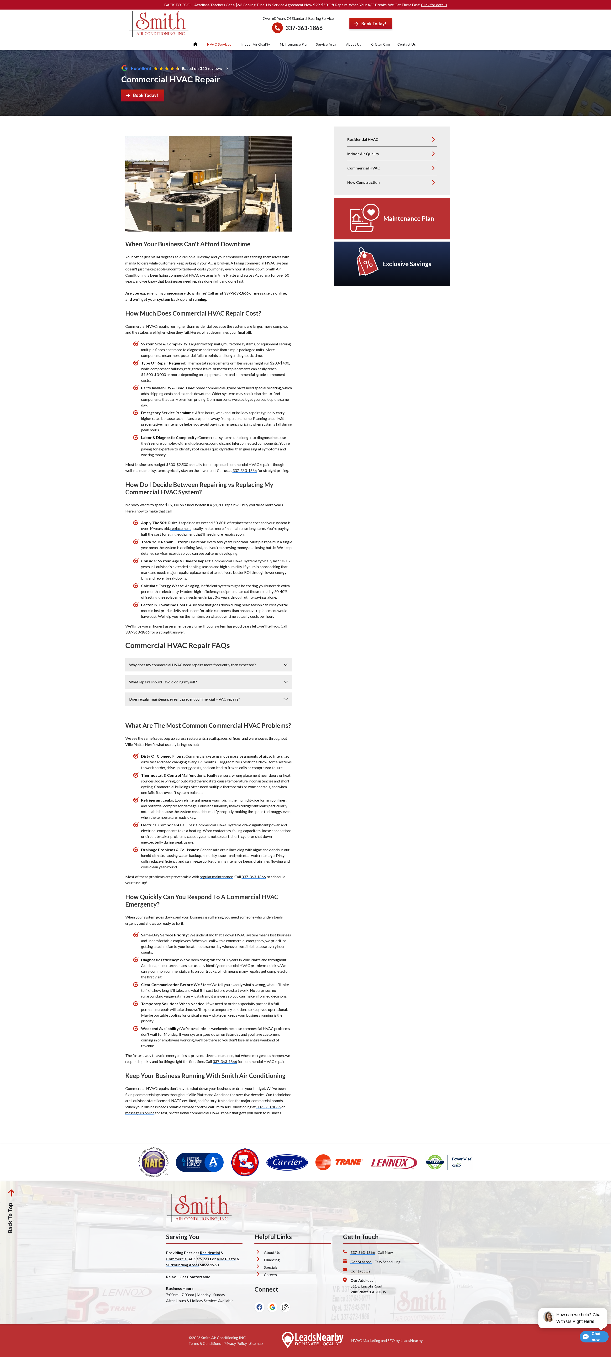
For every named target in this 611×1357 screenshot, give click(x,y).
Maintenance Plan (294, 44)
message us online (270, 293)
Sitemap (256, 1343)
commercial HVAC (260, 263)
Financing (272, 1259)
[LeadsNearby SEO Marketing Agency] (312, 1340)
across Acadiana (256, 275)
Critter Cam (380, 44)
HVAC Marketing (365, 1340)
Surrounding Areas (182, 1264)
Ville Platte (226, 1259)
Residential (210, 1252)
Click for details (434, 4)
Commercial (177, 1259)
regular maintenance (216, 876)
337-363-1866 (304, 28)
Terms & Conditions (205, 1343)
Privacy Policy (235, 1343)
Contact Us (406, 44)
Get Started (361, 1261)
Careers (270, 1274)
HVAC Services (219, 44)
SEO (391, 1340)
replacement (180, 528)
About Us (353, 44)
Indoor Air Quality (255, 44)
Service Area (326, 44)
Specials (270, 1267)
